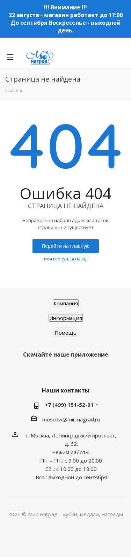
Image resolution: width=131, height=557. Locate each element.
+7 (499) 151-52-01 (69, 404)
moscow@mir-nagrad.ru (71, 419)
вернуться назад (70, 259)
